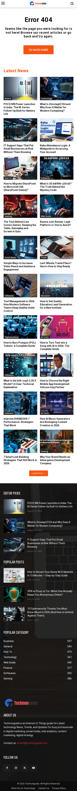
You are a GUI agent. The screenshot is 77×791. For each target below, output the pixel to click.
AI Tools (45, 337)
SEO (6, 451)
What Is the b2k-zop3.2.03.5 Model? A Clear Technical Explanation (20, 383)
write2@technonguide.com (32, 743)
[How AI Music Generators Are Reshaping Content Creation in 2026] (57, 403)
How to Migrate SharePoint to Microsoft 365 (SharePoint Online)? (20, 186)
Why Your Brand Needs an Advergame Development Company (55, 460)
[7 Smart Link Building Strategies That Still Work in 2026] (20, 441)
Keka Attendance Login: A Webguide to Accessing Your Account (55, 148)
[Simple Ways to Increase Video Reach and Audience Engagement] (20, 247)
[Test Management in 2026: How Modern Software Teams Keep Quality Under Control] (20, 285)
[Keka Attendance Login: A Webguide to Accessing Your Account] (57, 130)
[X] (24, 767)
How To (8, 178)
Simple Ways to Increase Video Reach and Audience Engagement (19, 266)
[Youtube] (33, 767)
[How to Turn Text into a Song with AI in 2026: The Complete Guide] (57, 327)
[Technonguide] (38, 3)
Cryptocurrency (11, 337)
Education (45, 296)
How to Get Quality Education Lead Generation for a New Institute (56, 304)
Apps (43, 375)
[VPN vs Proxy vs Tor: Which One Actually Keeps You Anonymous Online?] (14, 594)
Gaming (8, 216)
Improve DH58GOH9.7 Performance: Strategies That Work (18, 422)
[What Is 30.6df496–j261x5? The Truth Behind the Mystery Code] (57, 168)
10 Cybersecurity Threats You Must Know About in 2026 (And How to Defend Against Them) (50, 612)
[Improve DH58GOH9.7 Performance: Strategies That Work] (20, 403)
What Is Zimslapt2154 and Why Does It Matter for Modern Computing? (55, 107)
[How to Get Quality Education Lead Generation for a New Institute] (57, 285)
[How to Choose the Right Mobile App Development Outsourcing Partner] (57, 365)
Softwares (45, 178)
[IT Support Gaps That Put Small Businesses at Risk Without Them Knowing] (20, 130)
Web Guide (46, 140)
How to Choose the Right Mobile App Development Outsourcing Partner (54, 383)
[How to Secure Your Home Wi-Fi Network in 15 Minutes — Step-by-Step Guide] (14, 575)
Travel (44, 257)
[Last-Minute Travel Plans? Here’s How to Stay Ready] (57, 247)
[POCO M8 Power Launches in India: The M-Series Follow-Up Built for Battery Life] (20, 88)
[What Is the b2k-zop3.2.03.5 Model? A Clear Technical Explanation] (20, 365)
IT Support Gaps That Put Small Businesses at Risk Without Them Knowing (18, 148)
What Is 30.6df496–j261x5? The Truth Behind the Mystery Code (56, 186)
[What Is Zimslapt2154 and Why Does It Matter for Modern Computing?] (57, 88)
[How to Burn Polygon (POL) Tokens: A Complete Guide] (20, 327)
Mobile (8, 98)
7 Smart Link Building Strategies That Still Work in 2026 (20, 460)
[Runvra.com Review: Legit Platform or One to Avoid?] (57, 206)
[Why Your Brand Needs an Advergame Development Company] (57, 441)
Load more (37, 473)
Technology (46, 98)
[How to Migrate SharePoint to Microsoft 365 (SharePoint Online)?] (20, 168)
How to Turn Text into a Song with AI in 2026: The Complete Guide (54, 345)
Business (9, 140)
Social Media (10, 257)
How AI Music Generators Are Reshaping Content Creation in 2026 (55, 422)
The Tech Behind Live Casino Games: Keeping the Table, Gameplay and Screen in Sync (20, 226)
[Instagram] (15, 767)
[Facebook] (7, 767)
